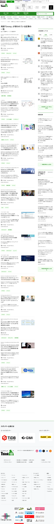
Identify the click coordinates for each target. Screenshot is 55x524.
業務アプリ (4, 486)
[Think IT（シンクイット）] (7, 454)
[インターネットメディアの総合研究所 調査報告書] (19, 513)
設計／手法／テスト (26, 482)
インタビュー (31, 18)
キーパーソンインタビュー (38, 479)
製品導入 (26, 1)
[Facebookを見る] (40, 451)
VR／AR (3, 491)
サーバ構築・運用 (37, 486)
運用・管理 (24, 491)
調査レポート (36, 482)
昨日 (40, 34)
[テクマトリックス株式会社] (45, 437)
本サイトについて (7, 460)
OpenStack (17, 18)
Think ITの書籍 (45, 18)
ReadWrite (50, 491)
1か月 (51, 34)
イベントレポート (23, 18)
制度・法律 (24, 500)
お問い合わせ (31, 460)
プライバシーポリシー (8, 462)
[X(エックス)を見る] (43, 451)
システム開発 (14, 479)
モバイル (3, 489)
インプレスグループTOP (46, 462)
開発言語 (3, 484)
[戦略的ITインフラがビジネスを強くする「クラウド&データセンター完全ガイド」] (19, 509)
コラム (49, 486)
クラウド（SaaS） (15, 486)
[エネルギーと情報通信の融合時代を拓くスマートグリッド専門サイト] (19, 517)
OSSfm (52, 18)
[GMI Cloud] (27, 438)
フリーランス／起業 (26, 498)
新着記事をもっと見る (46, 164)
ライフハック (4, 500)
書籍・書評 (49, 479)
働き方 (24, 495)
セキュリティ (14, 495)
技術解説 (49, 477)
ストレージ (28, 17)
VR (35, 18)
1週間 (45, 34)
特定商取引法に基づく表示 (21, 462)
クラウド (33, 17)
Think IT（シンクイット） (6, 5)
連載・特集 (3, 17)
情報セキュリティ (37, 484)
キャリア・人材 (14, 498)
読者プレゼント (30, 7)
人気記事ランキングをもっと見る (46, 107)
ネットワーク (21, 17)
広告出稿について (44, 7)
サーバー (15, 17)
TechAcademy (50, 489)
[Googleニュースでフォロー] (47, 451)
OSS (23, 489)
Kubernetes (10, 18)
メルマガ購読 (17, 7)
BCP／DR (24, 493)
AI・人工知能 (3, 18)
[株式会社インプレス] (6, 517)
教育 (13, 500)
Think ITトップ (3, 21)
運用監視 (3, 495)
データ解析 (25, 486)
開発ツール (14, 484)
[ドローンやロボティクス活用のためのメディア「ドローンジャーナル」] (29, 521)
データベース (14, 482)
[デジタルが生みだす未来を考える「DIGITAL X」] (19, 521)
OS (23, 479)
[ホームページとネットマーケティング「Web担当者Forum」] (40, 509)
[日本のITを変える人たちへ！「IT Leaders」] (40, 513)
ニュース (49, 475)
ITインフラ (9, 17)
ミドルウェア (4, 482)
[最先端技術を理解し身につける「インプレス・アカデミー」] (40, 521)
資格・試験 (3, 498)
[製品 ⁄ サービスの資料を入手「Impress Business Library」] (40, 517)
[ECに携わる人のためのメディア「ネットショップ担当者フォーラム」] (29, 517)
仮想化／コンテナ (40, 17)
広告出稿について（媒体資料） (22, 460)
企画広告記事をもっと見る (46, 269)
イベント (49, 484)
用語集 (9, 21)
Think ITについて (37, 7)
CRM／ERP (14, 489)
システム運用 (14, 493)
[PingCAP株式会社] (9, 438)
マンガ (39, 18)
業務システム (36, 477)
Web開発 (24, 484)
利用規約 (43, 460)
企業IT (18, 1)
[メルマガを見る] (37, 451)
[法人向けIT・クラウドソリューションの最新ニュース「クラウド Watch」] (29, 513)
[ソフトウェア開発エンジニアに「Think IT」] (29, 509)
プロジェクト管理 (5, 493)
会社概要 (31, 462)
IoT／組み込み (50, 17)
